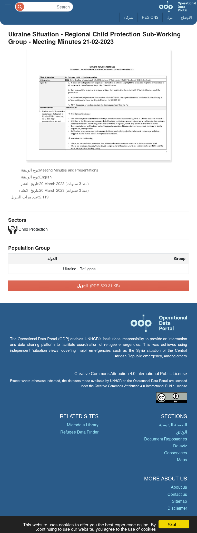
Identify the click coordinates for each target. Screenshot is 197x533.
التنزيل (98, 285)
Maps (182, 459)
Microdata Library (82, 425)
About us (179, 487)
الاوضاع (186, 17)
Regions (150, 17)
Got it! (174, 524)
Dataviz (180, 446)
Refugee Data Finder (79, 432)
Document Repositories (165, 439)
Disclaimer (177, 508)
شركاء (128, 17)
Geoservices (175, 453)
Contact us (177, 494)
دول (170, 17)
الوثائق (181, 432)
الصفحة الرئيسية (173, 425)
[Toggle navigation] (8, 7)
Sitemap (179, 501)
